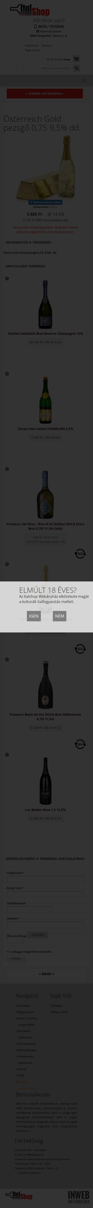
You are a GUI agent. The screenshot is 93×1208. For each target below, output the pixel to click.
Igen (34, 616)
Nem (59, 616)
